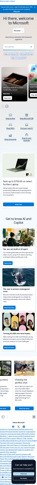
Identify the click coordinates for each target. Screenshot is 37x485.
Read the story (9, 308)
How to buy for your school (19, 447)
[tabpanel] (18, 123)
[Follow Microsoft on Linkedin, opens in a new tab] (23, 426)
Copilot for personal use (8, 434)
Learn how (7, 263)
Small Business (25, 459)
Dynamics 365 (26, 454)
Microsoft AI (4, 454)
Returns (19, 438)
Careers (7, 468)
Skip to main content (7, 1)
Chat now (23, 474)
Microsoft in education (14, 443)
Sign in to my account (18, 58)
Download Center (29, 436)
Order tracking (27, 438)
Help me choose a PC (11, 54)
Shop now (16, 11)
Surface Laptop (13, 429)
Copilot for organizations (26, 432)
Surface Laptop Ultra (26, 429)
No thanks (23, 478)
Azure (32, 459)
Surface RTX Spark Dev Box (9, 432)
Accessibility (4, 472)
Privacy (2, 482)
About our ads (20, 484)
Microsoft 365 (4, 457)
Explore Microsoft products (26, 434)
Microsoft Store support (8, 438)
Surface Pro (4, 429)
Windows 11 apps (6, 436)
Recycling (12, 484)
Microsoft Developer (7, 461)
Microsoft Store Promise (23, 441)
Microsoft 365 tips (27, 54)
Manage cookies (10, 482)
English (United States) (7, 475)
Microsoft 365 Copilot (12, 459)
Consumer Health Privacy (8, 479)
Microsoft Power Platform (18, 457)
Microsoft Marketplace (7, 466)
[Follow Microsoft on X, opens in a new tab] (18, 426)
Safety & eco (4, 484)
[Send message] (31, 47)
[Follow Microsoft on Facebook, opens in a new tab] (13, 426)
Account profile (17, 436)
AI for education (11, 452)
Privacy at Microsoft (6, 470)
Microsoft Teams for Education (17, 445)
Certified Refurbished (7, 441)
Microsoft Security (15, 454)
